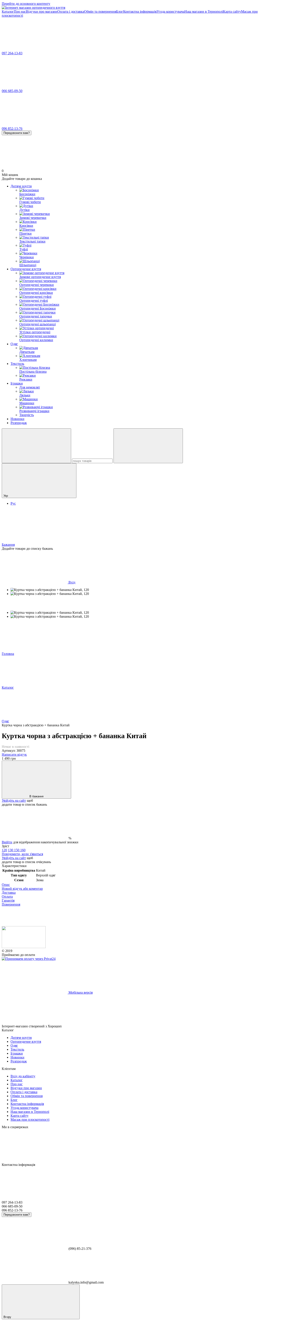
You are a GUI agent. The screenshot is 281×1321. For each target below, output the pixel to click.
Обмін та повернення (100, 11)
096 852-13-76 (12, 128)
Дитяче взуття (21, 186)
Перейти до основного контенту (26, 3)
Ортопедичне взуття (26, 269)
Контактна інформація (140, 11)
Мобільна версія (80, 992)
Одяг (14, 344)
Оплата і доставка (70, 11)
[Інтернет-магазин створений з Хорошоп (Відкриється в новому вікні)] (95, 1026)
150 (17, 850)
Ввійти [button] (7, 842)
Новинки (17, 419)
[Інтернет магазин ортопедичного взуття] (24, 947)
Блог (119, 11)
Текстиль (17, 363)
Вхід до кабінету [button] (23, 1076)
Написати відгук (14, 754)
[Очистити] (148, 445)
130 (11, 850)
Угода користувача (170, 11)
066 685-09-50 (12, 91)
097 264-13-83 (12, 53)
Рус (13, 503)
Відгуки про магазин (41, 11)
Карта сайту (232, 11)
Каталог (8, 11)
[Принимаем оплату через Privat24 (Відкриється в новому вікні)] (29, 959)
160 (22, 850)
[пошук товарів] (36, 445)
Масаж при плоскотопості (30, 1119)
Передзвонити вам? (17, 133)
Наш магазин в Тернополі (203, 11)
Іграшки (17, 383)
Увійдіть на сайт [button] (14, 800)
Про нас (20, 11)
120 (4, 850)
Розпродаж (19, 423)
